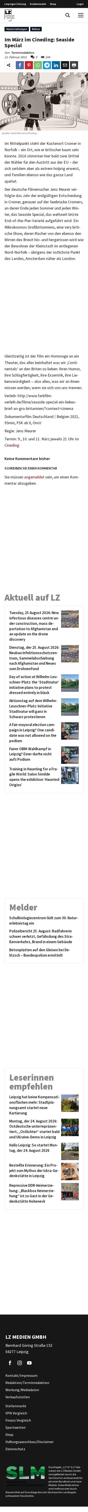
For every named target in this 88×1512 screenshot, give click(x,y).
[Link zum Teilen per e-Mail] (65, 65)
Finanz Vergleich (18, 1420)
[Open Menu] (81, 15)
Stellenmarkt (38, 4)
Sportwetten (15, 1427)
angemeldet (34, 477)
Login (80, 4)
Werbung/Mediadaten (22, 1390)
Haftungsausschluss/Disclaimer (29, 1441)
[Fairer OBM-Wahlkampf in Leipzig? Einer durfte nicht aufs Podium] (69, 755)
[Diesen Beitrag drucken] (74, 65)
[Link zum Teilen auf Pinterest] (29, 65)
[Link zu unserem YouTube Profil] (29, 1362)
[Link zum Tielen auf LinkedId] (56, 65)
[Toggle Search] (68, 15)
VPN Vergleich (16, 1413)
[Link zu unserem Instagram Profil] (19, 1362)
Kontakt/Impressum (21, 1375)
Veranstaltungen (16, 29)
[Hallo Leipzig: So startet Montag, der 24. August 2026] (69, 1151)
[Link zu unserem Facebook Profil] (9, 1362)
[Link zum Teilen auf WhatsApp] (38, 65)
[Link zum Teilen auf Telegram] (47, 65)
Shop (53, 4)
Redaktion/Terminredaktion (27, 1382)
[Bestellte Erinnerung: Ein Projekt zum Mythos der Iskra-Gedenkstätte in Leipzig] (69, 1171)
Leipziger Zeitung (15, 4)
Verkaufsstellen (17, 1397)
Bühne (36, 29)
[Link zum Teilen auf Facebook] (20, 65)
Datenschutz (15, 1449)
